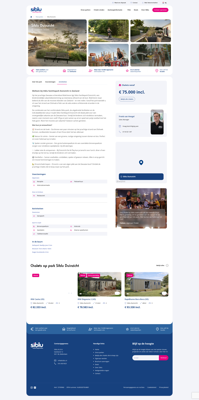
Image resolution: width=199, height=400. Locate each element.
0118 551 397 (127, 132)
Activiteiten (63, 82)
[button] (141, 162)
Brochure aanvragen (102, 361)
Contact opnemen (160, 10)
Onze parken (85, 10)
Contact (135, 3)
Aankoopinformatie (115, 10)
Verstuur (164, 358)
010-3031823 (62, 364)
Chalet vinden (99, 10)
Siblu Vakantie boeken (151, 3)
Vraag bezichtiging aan (130, 126)
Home (97, 349)
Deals (136, 10)
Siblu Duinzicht (38, 303)
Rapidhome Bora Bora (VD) (146, 290)
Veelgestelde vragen (102, 370)
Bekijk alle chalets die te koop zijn (106, 355)
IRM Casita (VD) (52, 290)
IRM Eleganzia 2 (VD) (99, 290)
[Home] (36, 10)
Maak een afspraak (120, 3)
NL (166, 3)
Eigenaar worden (101, 358)
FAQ (129, 10)
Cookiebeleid (152, 387)
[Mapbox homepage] (120, 181)
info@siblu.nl (62, 361)
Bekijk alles (160, 265)
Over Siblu (145, 10)
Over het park (37, 82)
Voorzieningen (50, 82)
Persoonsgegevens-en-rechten (134, 387)
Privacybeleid (163, 387)
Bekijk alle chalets (127, 99)
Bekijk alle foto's (150, 58)
